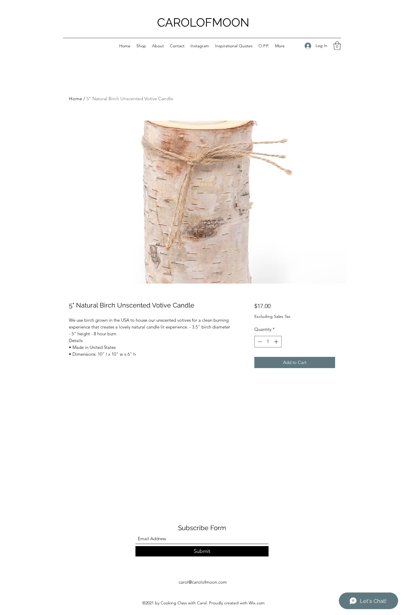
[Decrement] (259, 341)
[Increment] (277, 341)
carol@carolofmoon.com (203, 582)
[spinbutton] (268, 341)
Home (75, 98)
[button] (337, 45)
